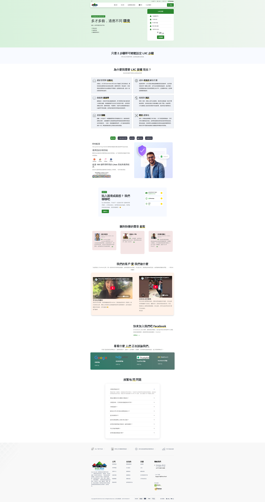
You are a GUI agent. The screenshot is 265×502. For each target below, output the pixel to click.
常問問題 (114, 467)
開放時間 (114, 482)
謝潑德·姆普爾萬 (145, 299)
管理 (132, 138)
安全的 (140, 138)
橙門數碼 (95, 309)
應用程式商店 (132, 5)
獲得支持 (149, 138)
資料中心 (114, 471)
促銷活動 (114, 475)
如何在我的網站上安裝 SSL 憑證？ (119, 420)
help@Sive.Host (151, 193)
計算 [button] (123, 5)
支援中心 (105, 211)
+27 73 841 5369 (160, 468)
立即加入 (135, 335)
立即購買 (160, 37)
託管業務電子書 (144, 475)
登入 (171, 5)
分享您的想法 (143, 478)
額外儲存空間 (123, 138)
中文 (165, 1)
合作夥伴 (149, 5)
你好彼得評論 (119, 361)
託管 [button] (116, 5)
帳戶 (154, 1)
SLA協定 (128, 467)
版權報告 (128, 475)
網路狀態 (142, 471)
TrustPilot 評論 (141, 361)
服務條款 (128, 471)
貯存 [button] (141, 5)
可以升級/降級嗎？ (115, 428)
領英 (149, 204)
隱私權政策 (128, 464)
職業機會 (114, 478)
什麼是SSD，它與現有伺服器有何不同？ (121, 402)
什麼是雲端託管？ (115, 389)
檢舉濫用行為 (129, 482)
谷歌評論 (97, 362)
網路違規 (128, 478)
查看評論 (97, 365)
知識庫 (141, 464)
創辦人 (130, 235)
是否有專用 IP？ (114, 415)
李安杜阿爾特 (98, 300)
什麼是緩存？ (114, 407)
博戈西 (141, 310)
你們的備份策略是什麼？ (117, 433)
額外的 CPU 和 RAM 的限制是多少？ (120, 411)
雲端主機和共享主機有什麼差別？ (119, 398)
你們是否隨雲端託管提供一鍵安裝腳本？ (121, 424)
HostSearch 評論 (162, 360)
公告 (141, 467)
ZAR (159, 1)
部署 (113, 138)
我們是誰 (114, 464)
